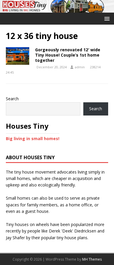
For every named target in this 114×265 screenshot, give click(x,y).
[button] (106, 18)
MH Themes (92, 259)
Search (12, 98)
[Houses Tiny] (57, 9)
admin (80, 67)
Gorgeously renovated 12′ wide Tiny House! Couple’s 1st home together (67, 55)
